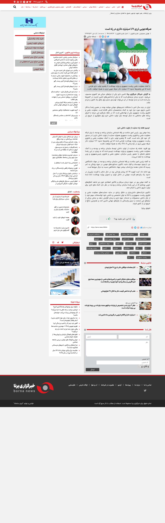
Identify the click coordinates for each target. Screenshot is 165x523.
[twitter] (108, 36)
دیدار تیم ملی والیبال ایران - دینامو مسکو (64, 92)
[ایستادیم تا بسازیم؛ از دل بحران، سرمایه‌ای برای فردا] (75, 199)
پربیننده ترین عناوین (72, 52)
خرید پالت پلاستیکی (35, 38)
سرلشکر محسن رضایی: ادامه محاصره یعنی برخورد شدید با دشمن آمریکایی (65, 58)
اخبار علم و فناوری (122, 33)
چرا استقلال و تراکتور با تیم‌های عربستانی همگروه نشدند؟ (65, 346)
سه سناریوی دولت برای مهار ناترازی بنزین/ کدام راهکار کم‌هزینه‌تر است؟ (64, 319)
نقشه (118, 243)
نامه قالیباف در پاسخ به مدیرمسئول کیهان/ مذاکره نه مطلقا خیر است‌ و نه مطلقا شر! (66, 149)
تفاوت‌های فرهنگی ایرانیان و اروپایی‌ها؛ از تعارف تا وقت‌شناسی (65, 335)
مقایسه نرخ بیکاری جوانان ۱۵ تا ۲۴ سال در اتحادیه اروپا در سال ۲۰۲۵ (65, 351)
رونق (91, 243)
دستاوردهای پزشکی (128, 234)
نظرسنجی (71, 385)
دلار (129, 257)
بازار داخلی (126, 239)
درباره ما (137, 385)
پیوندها (128, 385)
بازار (137, 248)
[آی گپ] (15, 2)
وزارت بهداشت (92, 248)
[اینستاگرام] (21, 2)
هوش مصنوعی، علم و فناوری (139, 33)
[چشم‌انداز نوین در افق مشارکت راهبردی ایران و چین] (75, 210)
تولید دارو (129, 243)
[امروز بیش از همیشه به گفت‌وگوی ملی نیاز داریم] (75, 231)
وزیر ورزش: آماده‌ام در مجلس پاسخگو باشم (66, 116)
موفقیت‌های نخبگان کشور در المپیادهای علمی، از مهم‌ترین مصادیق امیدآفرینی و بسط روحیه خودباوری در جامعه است (111, 280)
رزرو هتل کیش (37, 52)
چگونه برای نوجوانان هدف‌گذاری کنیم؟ (65, 307)
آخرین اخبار (59, 52)
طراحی (115, 248)
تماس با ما (147, 385)
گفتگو (70, 192)
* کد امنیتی (146, 359)
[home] (123, 7)
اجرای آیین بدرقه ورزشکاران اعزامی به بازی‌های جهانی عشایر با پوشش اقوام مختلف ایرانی (66, 65)
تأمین (105, 248)
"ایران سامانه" (18, 403)
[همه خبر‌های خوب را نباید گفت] (75, 220)
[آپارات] (18, 2)
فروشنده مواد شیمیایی (34, 47)
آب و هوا (94, 385)
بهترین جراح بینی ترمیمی (33, 57)
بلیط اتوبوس (38, 69)
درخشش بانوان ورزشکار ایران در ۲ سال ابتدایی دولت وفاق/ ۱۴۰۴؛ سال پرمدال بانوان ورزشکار (65, 176)
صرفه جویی (120, 253)
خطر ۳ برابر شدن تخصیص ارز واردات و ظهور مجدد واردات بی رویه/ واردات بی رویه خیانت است (110, 306)
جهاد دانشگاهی (104, 243)
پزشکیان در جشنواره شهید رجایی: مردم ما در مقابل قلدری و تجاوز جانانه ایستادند (64, 77)
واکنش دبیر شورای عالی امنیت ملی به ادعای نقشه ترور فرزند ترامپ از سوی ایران (64, 71)
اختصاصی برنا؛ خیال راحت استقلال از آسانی (66, 164)
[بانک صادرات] (30, 22)
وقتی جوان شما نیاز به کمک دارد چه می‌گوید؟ (66, 330)
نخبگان (144, 253)
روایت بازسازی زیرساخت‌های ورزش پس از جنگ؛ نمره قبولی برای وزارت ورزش (64, 143)
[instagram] (53, 242)
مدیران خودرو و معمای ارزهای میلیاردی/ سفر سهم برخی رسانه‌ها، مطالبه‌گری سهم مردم (65, 157)
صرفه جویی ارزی (110, 239)
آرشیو (53, 123)
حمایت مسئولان (141, 239)
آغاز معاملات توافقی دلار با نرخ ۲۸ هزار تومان (120, 267)
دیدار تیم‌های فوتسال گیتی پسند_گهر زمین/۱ (66, 87)
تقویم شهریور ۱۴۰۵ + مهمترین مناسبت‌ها (64, 326)
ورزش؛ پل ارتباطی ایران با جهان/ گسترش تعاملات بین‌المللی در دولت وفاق (65, 138)
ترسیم (97, 239)
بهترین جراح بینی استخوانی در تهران (31, 63)
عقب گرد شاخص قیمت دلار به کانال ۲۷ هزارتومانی (118, 291)
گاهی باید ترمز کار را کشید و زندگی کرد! (65, 323)
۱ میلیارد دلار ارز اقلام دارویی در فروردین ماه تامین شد (116, 315)
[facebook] (100, 36)
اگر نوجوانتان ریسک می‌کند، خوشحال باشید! (66, 314)
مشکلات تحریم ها (94, 234)
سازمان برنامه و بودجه (102, 253)
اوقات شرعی (83, 385)
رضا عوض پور (110, 234)
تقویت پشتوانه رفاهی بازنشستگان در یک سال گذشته (65, 169)
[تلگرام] (24, 2)
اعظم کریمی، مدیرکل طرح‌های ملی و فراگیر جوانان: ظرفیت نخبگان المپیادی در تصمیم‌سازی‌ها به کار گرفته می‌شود (64, 183)
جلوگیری (127, 248)
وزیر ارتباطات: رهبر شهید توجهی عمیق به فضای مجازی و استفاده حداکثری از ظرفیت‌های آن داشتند (119, 13)
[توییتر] (27, 2)
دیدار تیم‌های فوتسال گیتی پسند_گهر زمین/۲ (66, 82)
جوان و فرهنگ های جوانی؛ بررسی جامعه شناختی (65, 341)
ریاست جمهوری (142, 257)
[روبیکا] (30, 2)
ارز (146, 248)
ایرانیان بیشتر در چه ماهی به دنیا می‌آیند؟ (64, 310)
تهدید (142, 234)
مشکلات (133, 253)
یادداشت (76, 192)
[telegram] (102, 36)
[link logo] (141, 7)
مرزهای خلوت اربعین (35, 43)
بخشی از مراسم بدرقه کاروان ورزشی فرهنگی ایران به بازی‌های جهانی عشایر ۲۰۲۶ (66, 105)
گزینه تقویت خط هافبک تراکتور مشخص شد (65, 111)
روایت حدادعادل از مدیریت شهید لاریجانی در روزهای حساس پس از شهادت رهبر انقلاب (65, 97)
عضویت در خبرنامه (107, 385)
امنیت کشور (143, 243)
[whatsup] (105, 36)
